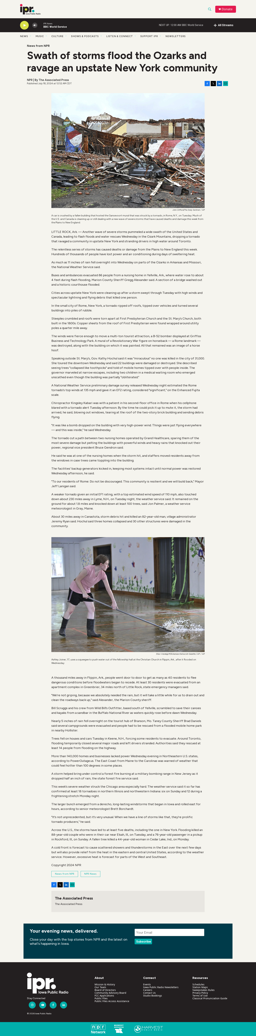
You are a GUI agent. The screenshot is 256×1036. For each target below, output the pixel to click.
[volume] (35, 25)
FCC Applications (104, 995)
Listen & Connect (119, 36)
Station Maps (200, 987)
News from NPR (38, 46)
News (24, 36)
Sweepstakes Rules (203, 990)
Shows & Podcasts (85, 36)
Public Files (101, 998)
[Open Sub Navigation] (30, 36)
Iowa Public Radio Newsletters (161, 987)
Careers (147, 990)
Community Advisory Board (110, 992)
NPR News (90, 873)
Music (40, 36)
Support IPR (149, 36)
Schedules (198, 984)
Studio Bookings (152, 995)
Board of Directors (105, 990)
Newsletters (175, 36)
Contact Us (149, 992)
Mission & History (105, 984)
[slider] (40, 25)
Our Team (100, 987)
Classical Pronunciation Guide (209, 998)
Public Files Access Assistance (112, 1001)
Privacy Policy (200, 992)
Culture (57, 36)
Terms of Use (200, 995)
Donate (227, 9)
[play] (24, 25)
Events (147, 984)
